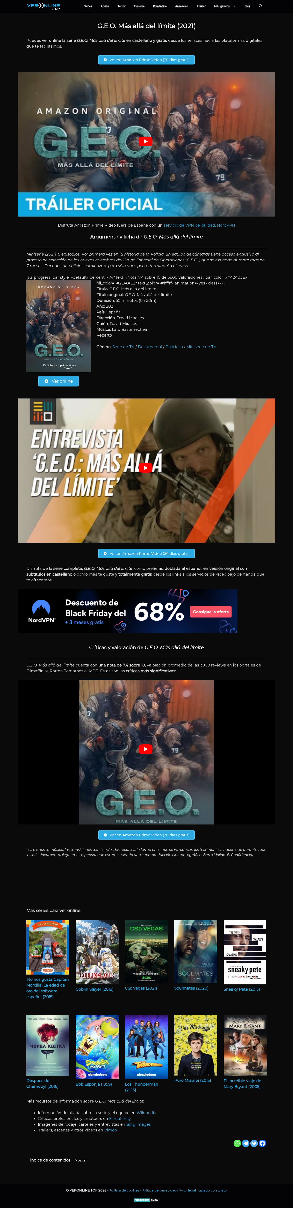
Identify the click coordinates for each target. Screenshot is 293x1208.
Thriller (201, 6)
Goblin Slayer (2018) (94, 989)
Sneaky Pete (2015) (242, 989)
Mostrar (81, 1160)
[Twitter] (254, 1143)
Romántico (160, 6)
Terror (121, 6)
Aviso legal (187, 1190)
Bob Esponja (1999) (94, 1084)
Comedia (139, 6)
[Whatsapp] (237, 1143)
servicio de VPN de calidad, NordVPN (199, 225)
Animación (181, 6)
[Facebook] (262, 1143)
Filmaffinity (120, 1118)
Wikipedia (146, 1112)
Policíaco (174, 346)
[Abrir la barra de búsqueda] (261, 6)
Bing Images (138, 1124)
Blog (247, 6)
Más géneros (222, 6)
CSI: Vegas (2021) (141, 988)
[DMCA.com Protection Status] (146, 1201)
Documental (150, 346)
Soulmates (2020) (191, 988)
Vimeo (110, 1130)
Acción (105, 6)
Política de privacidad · (160, 1190)
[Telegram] (245, 1143)
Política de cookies (124, 1190)
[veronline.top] (43, 6)
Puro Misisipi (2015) (192, 1080)
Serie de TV (123, 346)
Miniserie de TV (201, 346)
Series (88, 6)
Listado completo (212, 1190)
